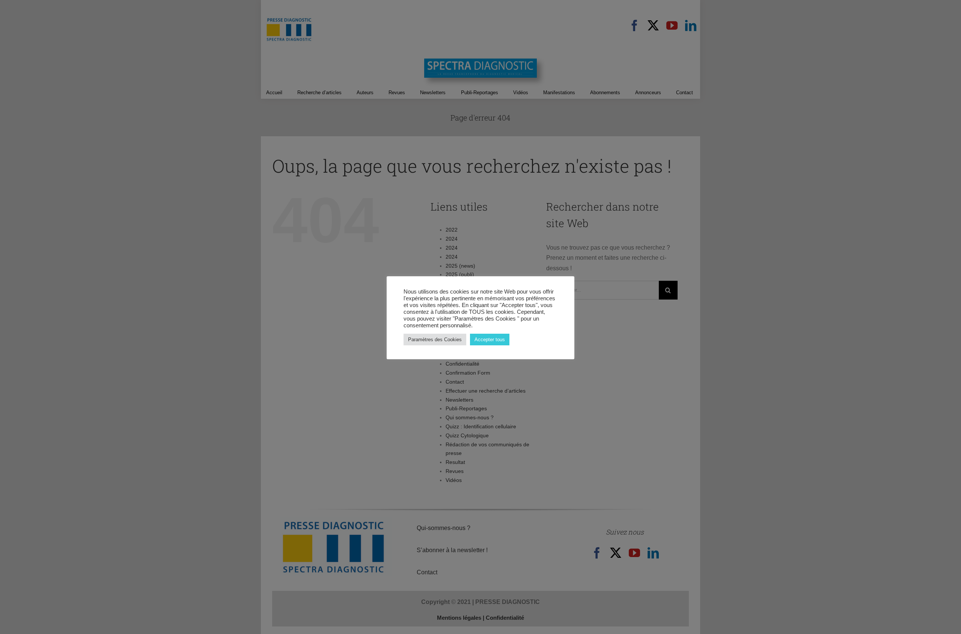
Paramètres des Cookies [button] (435, 339)
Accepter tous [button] (489, 339)
